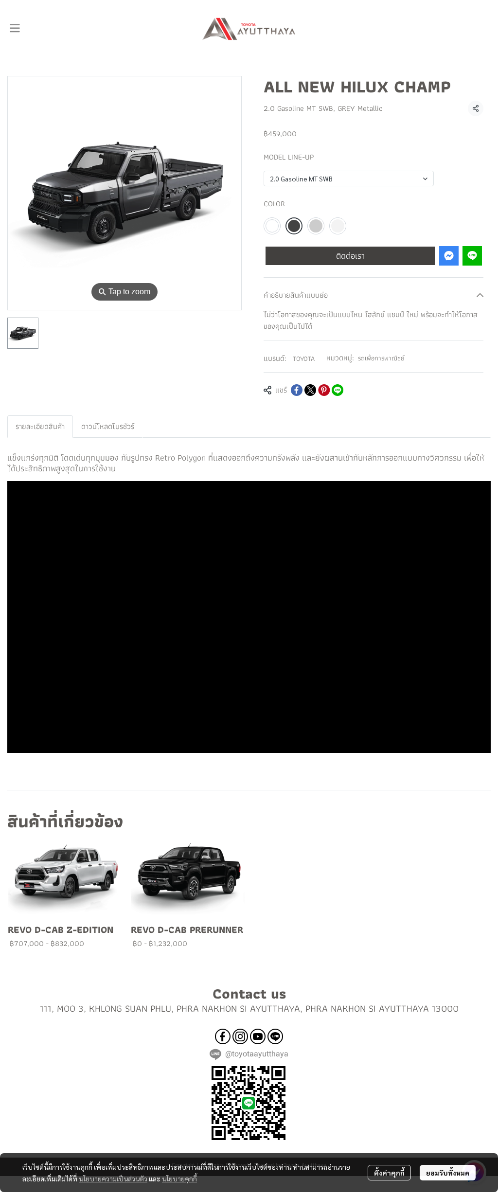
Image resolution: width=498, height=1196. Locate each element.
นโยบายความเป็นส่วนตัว (113, 1178)
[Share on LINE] (337, 390)
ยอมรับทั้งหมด (447, 1172)
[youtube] (258, 1036)
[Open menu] (14, 28)
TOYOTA (304, 358)
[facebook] (223, 1036)
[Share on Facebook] (296, 390)
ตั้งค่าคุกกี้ (389, 1172)
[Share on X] (310, 390)
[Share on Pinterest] (324, 390)
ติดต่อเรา (350, 256)
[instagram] (240, 1036)
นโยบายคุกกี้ (179, 1178)
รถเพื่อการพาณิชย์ (381, 358)
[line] (275, 1036)
